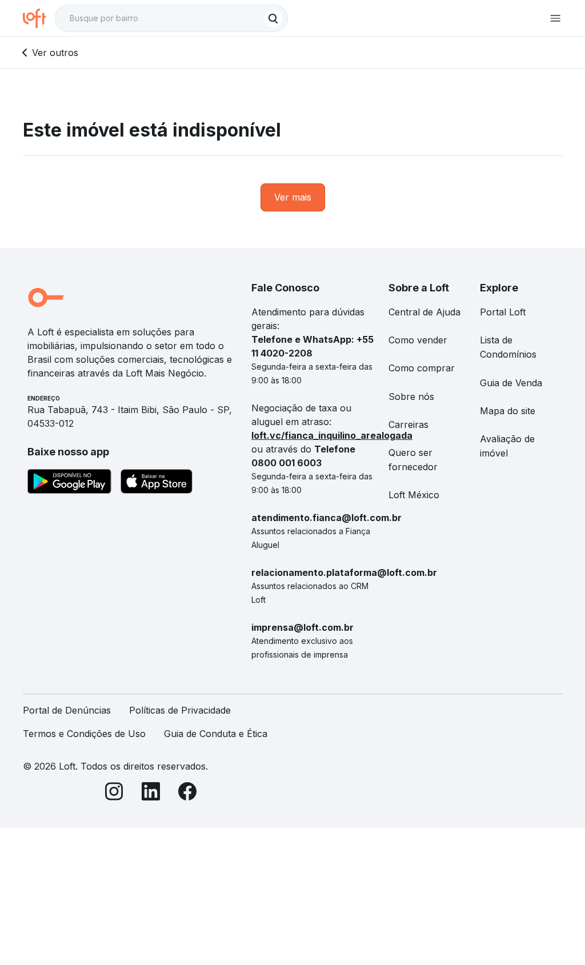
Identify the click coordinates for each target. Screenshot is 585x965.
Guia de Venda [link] (511, 383)
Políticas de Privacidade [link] (180, 710)
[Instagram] (114, 793)
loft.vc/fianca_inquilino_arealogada (331, 435)
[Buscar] (273, 18)
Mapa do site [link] (507, 411)
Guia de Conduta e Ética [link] (215, 733)
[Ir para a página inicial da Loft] (39, 18)
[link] (293, 197)
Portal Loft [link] (503, 312)
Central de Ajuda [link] (424, 312)
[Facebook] (187, 793)
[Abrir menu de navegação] (555, 18)
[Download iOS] (157, 483)
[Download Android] (69, 483)
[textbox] (171, 18)
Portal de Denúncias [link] (67, 710)
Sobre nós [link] (411, 396)
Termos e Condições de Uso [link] (84, 733)
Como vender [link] (417, 340)
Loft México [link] (413, 494)
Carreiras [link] (408, 424)
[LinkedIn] (151, 793)
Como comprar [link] (421, 368)
